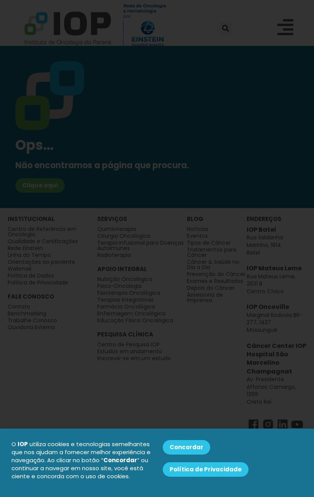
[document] (157, 248)
